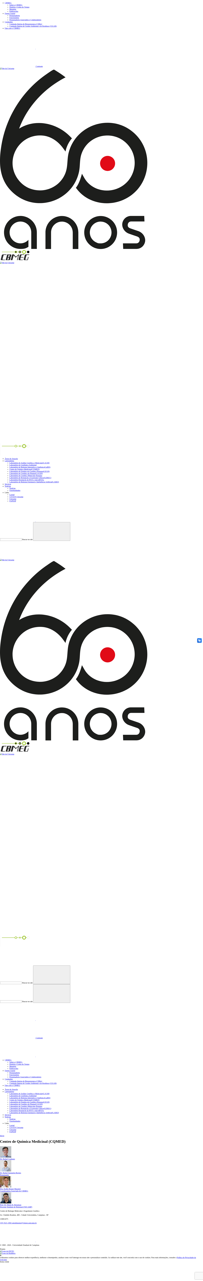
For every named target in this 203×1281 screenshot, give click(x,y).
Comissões (9, 22)
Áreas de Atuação (11, 459)
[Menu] (17, 558)
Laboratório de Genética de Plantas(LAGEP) (26, 473)
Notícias (8, 486)
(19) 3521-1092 (6, 1223)
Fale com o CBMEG (12, 28)
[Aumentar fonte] (18, 48)
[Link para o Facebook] (18, 521)
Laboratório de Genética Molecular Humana (25, 476)
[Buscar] (17, 964)
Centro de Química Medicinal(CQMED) (24, 469)
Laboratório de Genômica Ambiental (23, 465)
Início (2, 1136)
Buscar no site (27, 539)
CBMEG (8, 3)
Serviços (8, 484)
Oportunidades (14, 490)
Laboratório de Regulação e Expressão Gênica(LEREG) (30, 478)
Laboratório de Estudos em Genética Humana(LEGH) (29, 471)
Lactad (11, 495)
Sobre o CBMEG (15, 5)
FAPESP (12, 501)
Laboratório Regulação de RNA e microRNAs (26, 480)
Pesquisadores (14, 16)
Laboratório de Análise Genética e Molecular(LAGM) (29, 463)
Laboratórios (9, 461)
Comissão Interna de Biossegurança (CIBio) (25, 24)
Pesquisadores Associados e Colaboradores (25, 20)
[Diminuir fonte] (53, 48)
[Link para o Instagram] (53, 521)
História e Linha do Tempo (19, 7)
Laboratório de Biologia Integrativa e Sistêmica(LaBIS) (29, 467)
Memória (12, 9)
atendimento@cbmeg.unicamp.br (24, 1223)
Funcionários (14, 18)
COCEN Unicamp (16, 497)
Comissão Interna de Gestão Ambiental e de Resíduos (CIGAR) (33, 26)
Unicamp (12, 499)
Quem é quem (10, 13)
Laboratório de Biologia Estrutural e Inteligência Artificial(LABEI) (34, 482)
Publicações (13, 11)
